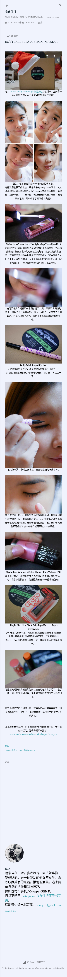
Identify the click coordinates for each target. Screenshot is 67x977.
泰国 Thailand (27, 22)
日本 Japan (11, 22)
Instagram (27, 896)
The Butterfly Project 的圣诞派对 (25, 91)
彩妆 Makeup (17, 750)
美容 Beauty (29, 750)
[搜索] (60, 5)
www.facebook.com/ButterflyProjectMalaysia (33, 734)
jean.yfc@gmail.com (49, 905)
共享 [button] (7, 746)
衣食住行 (10, 11)
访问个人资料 (10, 911)
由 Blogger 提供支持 (36, 962)
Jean (7, 869)
